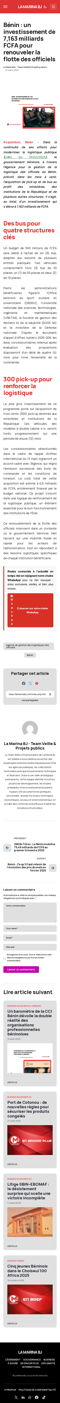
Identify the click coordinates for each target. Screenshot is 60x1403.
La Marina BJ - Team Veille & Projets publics (30, 745)
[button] (5, 7)
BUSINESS (11, 1006)
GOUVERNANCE (32, 1359)
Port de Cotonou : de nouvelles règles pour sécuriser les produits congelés (28, 1109)
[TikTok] (44, 1397)
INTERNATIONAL (31, 1367)
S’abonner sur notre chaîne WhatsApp (32, 610)
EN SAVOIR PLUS (24, 1006)
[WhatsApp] (29, 1397)
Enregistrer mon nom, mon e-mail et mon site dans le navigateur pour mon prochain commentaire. (29, 957)
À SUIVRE (13, 1363)
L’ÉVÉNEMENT (12, 1359)
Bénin (30, 655)
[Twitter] (16, 1397)
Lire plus (12, 1082)
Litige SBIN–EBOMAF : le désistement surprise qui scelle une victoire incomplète (28, 1191)
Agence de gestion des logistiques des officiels (27, 646)
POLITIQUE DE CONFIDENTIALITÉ (37, 1390)
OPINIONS (36, 1006)
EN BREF (20, 1260)
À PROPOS (10, 1390)
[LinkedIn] (23, 1397)
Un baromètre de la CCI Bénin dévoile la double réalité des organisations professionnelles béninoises (29, 1022)
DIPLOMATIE (48, 1363)
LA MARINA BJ (30, 6)
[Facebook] (36, 1397)
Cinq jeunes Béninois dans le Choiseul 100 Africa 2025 (27, 1270)
